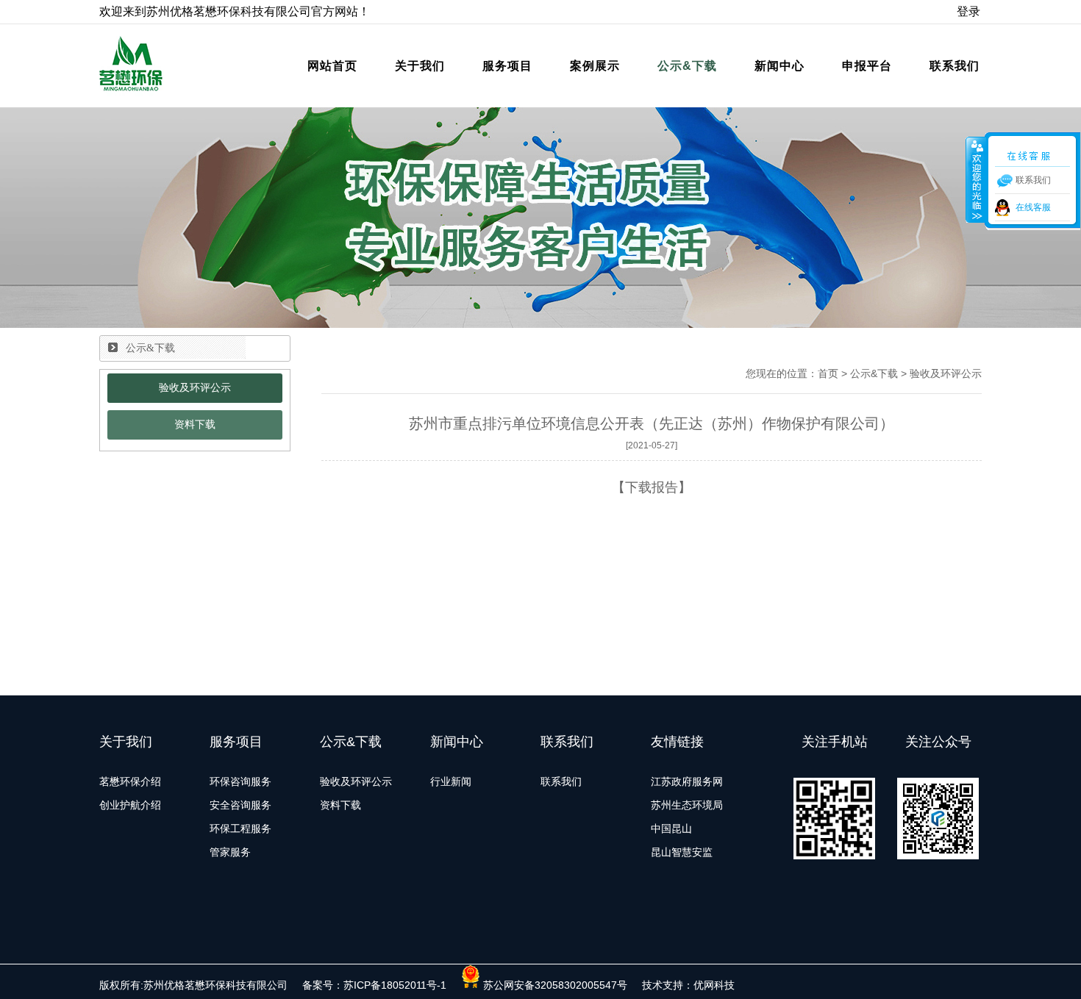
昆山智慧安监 (682, 852)
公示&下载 (687, 66)
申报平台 (867, 66)
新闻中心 (779, 66)
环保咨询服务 (240, 781)
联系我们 (955, 66)
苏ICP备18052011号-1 (394, 985)
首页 (828, 373)
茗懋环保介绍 (130, 781)
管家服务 (230, 852)
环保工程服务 (240, 828)
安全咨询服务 (240, 805)
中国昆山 (671, 828)
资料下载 (194, 424)
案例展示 (595, 66)
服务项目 (507, 66)
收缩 (976, 179)
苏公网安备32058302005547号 (553, 985)
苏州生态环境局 (687, 805)
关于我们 (420, 66)
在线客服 (1033, 207)
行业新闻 (450, 781)
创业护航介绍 (130, 805)
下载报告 (651, 487)
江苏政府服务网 (687, 781)
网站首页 (332, 66)
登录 (968, 11)
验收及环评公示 (195, 387)
